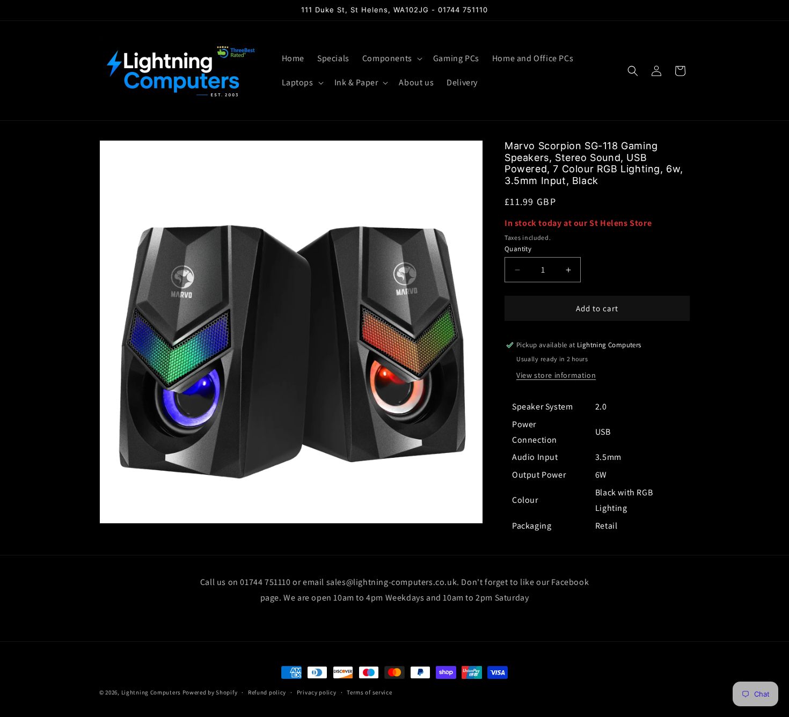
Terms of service (369, 692)
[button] (391, 59)
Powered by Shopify (210, 692)
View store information (556, 375)
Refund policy (267, 692)
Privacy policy (317, 692)
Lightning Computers (151, 692)
